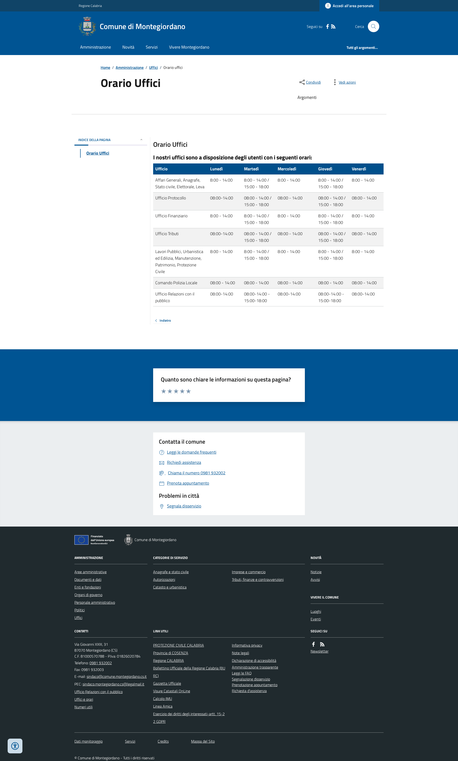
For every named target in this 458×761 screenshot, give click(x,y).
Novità (128, 47)
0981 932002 (100, 663)
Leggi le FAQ (242, 673)
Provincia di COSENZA (170, 653)
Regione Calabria (90, 5)
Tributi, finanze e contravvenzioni (258, 579)
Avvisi (315, 579)
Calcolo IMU (162, 698)
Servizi (152, 47)
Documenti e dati (87, 579)
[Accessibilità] (15, 746)
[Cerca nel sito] (371, 26)
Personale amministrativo (94, 602)
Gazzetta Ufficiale (167, 683)
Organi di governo (88, 595)
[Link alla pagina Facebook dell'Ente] (313, 644)
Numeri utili (83, 707)
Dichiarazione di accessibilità (254, 660)
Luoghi (316, 611)
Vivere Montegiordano (189, 47)
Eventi (316, 619)
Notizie (316, 572)
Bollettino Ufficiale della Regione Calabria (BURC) (189, 672)
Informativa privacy (247, 645)
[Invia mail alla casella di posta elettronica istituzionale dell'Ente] (117, 676)
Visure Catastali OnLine (171, 691)
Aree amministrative (90, 572)
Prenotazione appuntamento (254, 685)
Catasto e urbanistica (170, 587)
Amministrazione (95, 47)
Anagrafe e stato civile (171, 572)
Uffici (153, 67)
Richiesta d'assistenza (249, 691)
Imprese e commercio (248, 572)
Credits (163, 741)
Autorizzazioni (164, 579)
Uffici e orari (83, 699)
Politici (79, 610)
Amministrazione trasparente (255, 667)
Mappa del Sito (203, 741)
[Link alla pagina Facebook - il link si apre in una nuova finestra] (327, 27)
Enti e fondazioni (87, 587)
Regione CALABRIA (168, 660)
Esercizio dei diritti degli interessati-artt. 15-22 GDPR (189, 717)
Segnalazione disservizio (251, 679)
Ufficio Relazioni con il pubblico (98, 692)
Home (105, 67)
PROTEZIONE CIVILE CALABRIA (178, 645)
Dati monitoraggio (88, 741)
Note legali (240, 653)
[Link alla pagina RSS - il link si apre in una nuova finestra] (333, 27)
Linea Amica (162, 706)
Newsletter (319, 651)
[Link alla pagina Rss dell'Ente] (322, 644)
